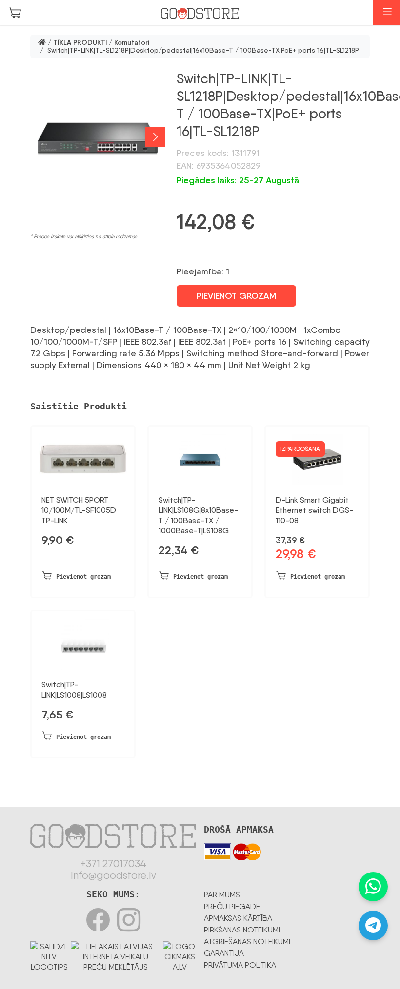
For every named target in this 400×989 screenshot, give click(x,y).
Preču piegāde (232, 906)
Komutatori (131, 42)
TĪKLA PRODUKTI (80, 42)
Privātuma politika (240, 965)
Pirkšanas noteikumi (242, 929)
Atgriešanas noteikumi (247, 941)
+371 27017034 (113, 864)
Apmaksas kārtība (238, 918)
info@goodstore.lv (113, 875)
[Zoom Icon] (97, 137)
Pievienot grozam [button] (83, 576)
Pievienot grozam (236, 296)
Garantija (224, 953)
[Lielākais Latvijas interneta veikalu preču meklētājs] (115, 954)
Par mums (222, 894)
